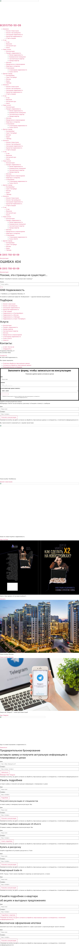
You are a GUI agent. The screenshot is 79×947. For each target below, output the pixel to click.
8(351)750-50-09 (10, 25)
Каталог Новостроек (12, 31)
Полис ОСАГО (13, 71)
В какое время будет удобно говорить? (10, 388)
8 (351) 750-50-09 (9, 254)
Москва (8, 79)
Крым (8, 81)
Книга (8, 47)
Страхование (10, 68)
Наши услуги (7, 49)
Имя (2, 376)
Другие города (7, 73)
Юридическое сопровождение (15, 64)
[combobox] (39, 284)
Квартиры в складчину (13, 66)
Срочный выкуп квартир (16, 58)
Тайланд (8, 83)
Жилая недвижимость (16, 55)
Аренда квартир (14, 60)
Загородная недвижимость (14, 34)
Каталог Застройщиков (13, 32)
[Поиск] (1, 287)
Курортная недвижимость (14, 36)
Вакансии (9, 44)
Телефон (3, 382)
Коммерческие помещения (17, 57)
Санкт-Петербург (11, 77)
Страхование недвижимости (18, 70)
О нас (4, 40)
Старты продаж (11, 38)
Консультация (10, 51)
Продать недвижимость (13, 53)
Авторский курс (11, 45)
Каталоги (6, 29)
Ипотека (8, 62)
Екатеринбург (10, 75)
